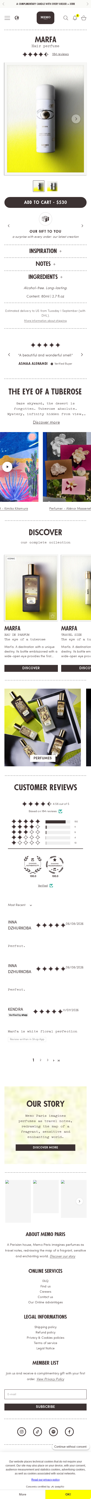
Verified (43, 890)
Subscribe (45, 1411)
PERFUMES (43, 763)
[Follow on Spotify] (53, 1436)
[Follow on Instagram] (21, 1436)
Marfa (12, 633)
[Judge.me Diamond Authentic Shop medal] (33, 869)
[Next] (82, 226)
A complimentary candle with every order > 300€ (45, 4)
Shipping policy (45, 1332)
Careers (45, 1296)
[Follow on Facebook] (69, 1436)
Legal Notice (45, 1353)
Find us (45, 1291)
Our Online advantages (45, 1307)
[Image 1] (38, 186)
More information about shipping (45, 321)
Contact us (45, 1302)
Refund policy (45, 1337)
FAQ (45, 1286)
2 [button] (40, 1064)
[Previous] (9, 226)
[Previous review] (9, 356)
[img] (45, 340)
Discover (31, 673)
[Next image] (76, 118)
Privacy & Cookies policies (45, 1342)
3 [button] (47, 1064)
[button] (35, 54)
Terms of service (45, 1348)
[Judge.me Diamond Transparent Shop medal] (55, 869)
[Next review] (81, 356)
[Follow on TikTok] (37, 1436)
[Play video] (18, 471)
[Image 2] (52, 186)
